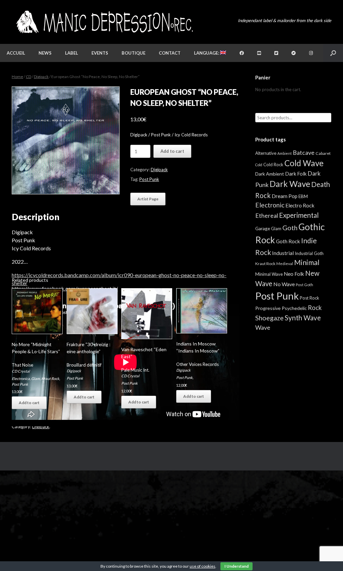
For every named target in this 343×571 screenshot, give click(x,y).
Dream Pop (284, 196)
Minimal (307, 262)
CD (28, 76)
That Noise (22, 365)
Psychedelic (294, 308)
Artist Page (147, 198)
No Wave (284, 284)
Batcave (304, 152)
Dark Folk (295, 174)
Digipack (41, 76)
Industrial (283, 253)
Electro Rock (300, 205)
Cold (258, 165)
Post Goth (304, 284)
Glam (35, 378)
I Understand (236, 566)
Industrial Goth (309, 253)
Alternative (265, 153)
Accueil (16, 53)
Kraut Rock (50, 378)
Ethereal (266, 215)
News (45, 53)
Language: (207, 53)
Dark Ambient (269, 174)
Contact (170, 53)
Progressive (268, 308)
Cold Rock (273, 164)
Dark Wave (290, 184)
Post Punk (149, 179)
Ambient (284, 153)
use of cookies (202, 566)
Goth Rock (288, 241)
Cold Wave (304, 163)
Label (71, 53)
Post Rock (309, 298)
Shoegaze (269, 318)
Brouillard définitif (84, 365)
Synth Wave (303, 318)
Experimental (299, 215)
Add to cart (172, 151)
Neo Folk (294, 274)
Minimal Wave (269, 274)
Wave (262, 327)
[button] (333, 53)
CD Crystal (21, 371)
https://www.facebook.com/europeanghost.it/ (65, 288)
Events (99, 53)
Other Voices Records (197, 364)
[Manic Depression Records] (104, 22)
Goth (289, 228)
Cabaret (323, 153)
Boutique (133, 53)
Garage (262, 228)
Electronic (269, 205)
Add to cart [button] (29, 402)
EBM (303, 196)
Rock (315, 307)
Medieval (284, 263)
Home (17, 76)
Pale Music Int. (135, 370)
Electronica (21, 378)
